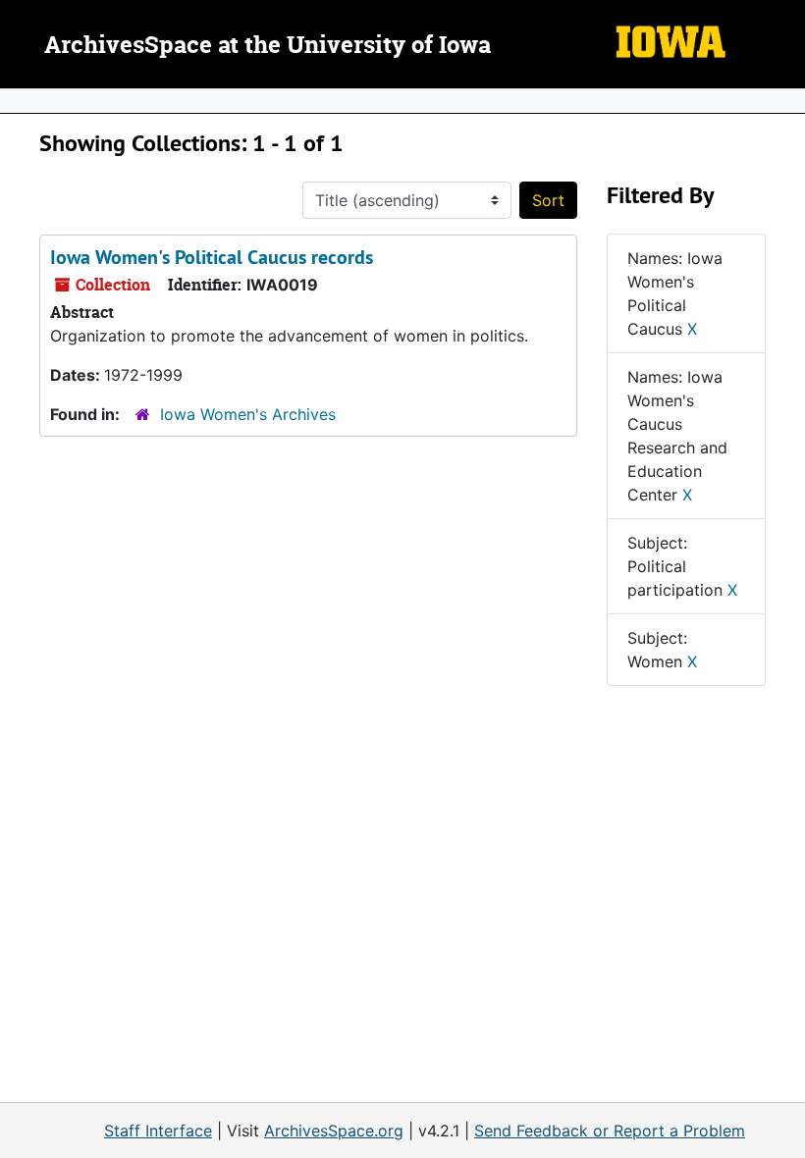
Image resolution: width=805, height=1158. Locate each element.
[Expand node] (785, 101)
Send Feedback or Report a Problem (609, 1130)
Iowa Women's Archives (248, 414)
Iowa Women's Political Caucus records (211, 257)
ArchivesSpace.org (333, 1130)
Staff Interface (158, 1130)
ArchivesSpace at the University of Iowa (267, 46)
